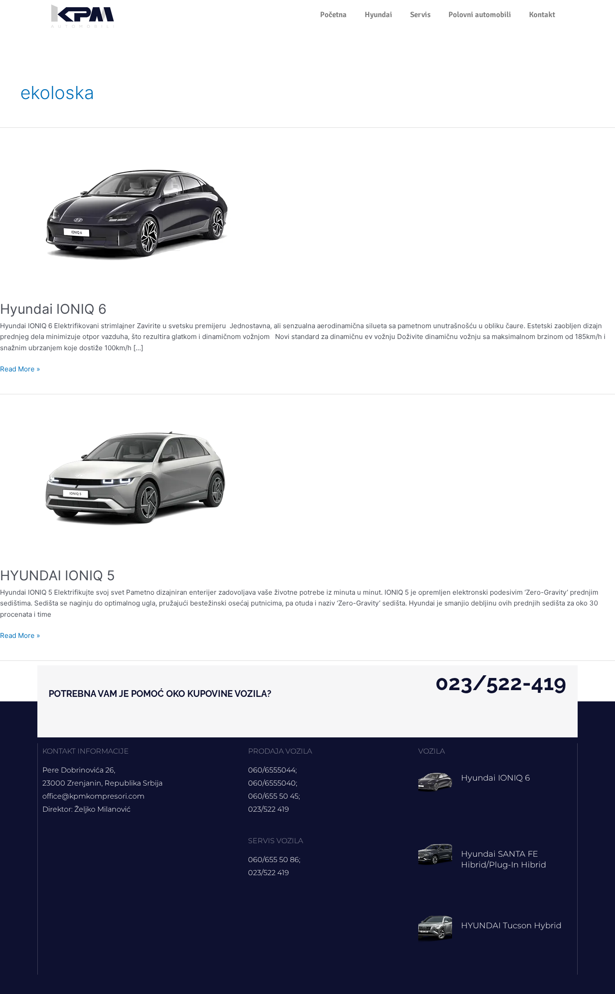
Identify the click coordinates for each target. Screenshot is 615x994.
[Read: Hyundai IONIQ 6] (144, 208)
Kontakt (542, 14)
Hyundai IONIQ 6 (53, 309)
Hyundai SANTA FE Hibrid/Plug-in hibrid (503, 859)
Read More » (20, 368)
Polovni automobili (479, 14)
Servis (420, 14)
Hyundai (378, 14)
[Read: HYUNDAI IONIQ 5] (144, 474)
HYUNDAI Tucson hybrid (511, 926)
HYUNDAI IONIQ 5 (57, 575)
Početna (333, 14)
